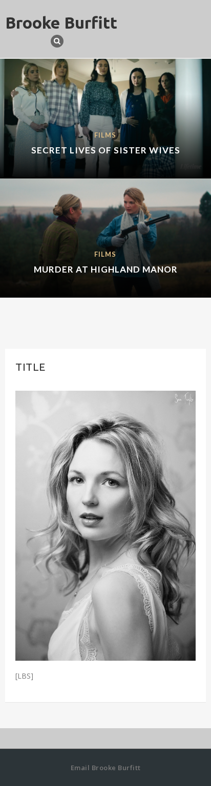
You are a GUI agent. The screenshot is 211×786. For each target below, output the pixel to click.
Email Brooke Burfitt (106, 767)
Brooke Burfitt (61, 22)
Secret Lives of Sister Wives (105, 150)
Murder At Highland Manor (106, 269)
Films (105, 135)
